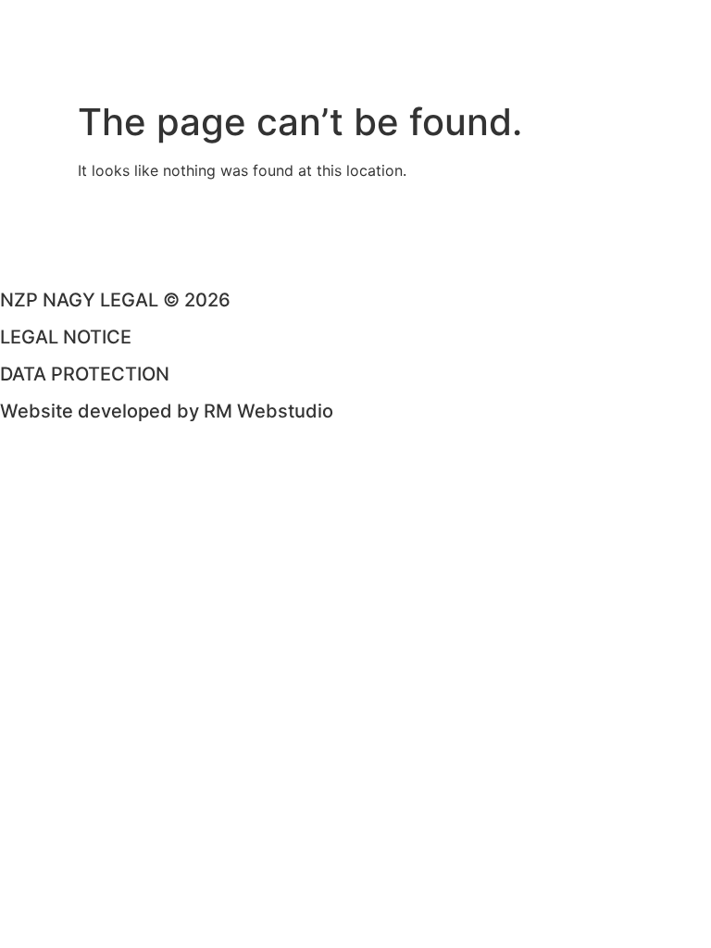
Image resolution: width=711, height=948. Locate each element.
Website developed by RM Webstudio (166, 411)
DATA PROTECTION (84, 374)
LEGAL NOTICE (65, 337)
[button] (355, 79)
